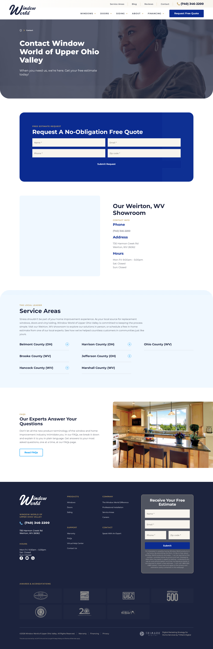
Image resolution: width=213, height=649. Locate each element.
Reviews (148, 4)
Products (73, 496)
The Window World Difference (115, 502)
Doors (104, 13)
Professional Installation (112, 507)
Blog (134, 4)
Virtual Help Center (75, 543)
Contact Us (72, 548)
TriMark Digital (184, 635)
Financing (154, 13)
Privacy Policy (57, 638)
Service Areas (117, 4)
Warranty (71, 533)
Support (72, 527)
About (136, 13)
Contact (165, 4)
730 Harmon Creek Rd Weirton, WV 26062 (31, 532)
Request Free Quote (186, 13)
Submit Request (106, 164)
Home (21, 30)
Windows (86, 13)
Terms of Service (70, 638)
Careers (105, 517)
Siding (120, 13)
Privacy (106, 633)
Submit (167, 545)
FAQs (69, 538)
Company (107, 496)
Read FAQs (31, 452)
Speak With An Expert (111, 533)
